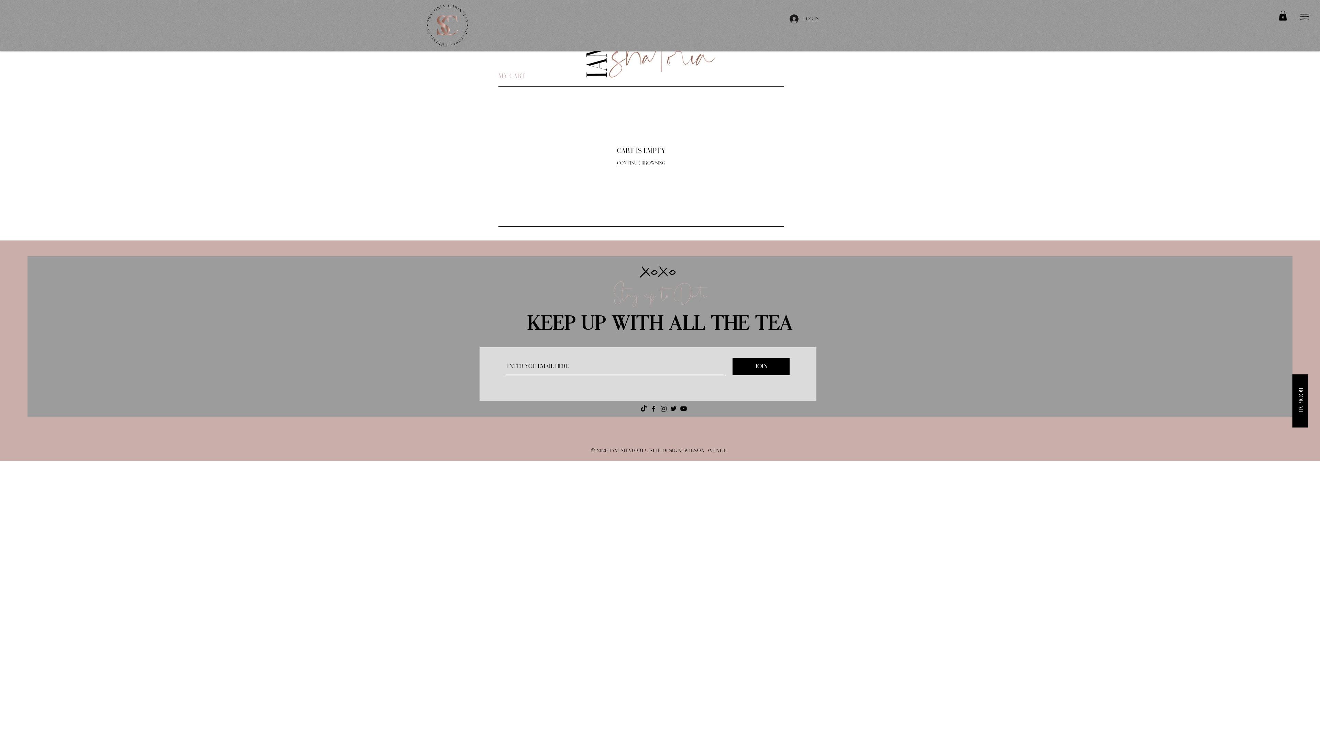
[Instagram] (664, 409)
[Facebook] (654, 409)
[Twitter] (674, 409)
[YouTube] (684, 409)
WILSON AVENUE (705, 450)
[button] (1283, 16)
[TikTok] (644, 409)
